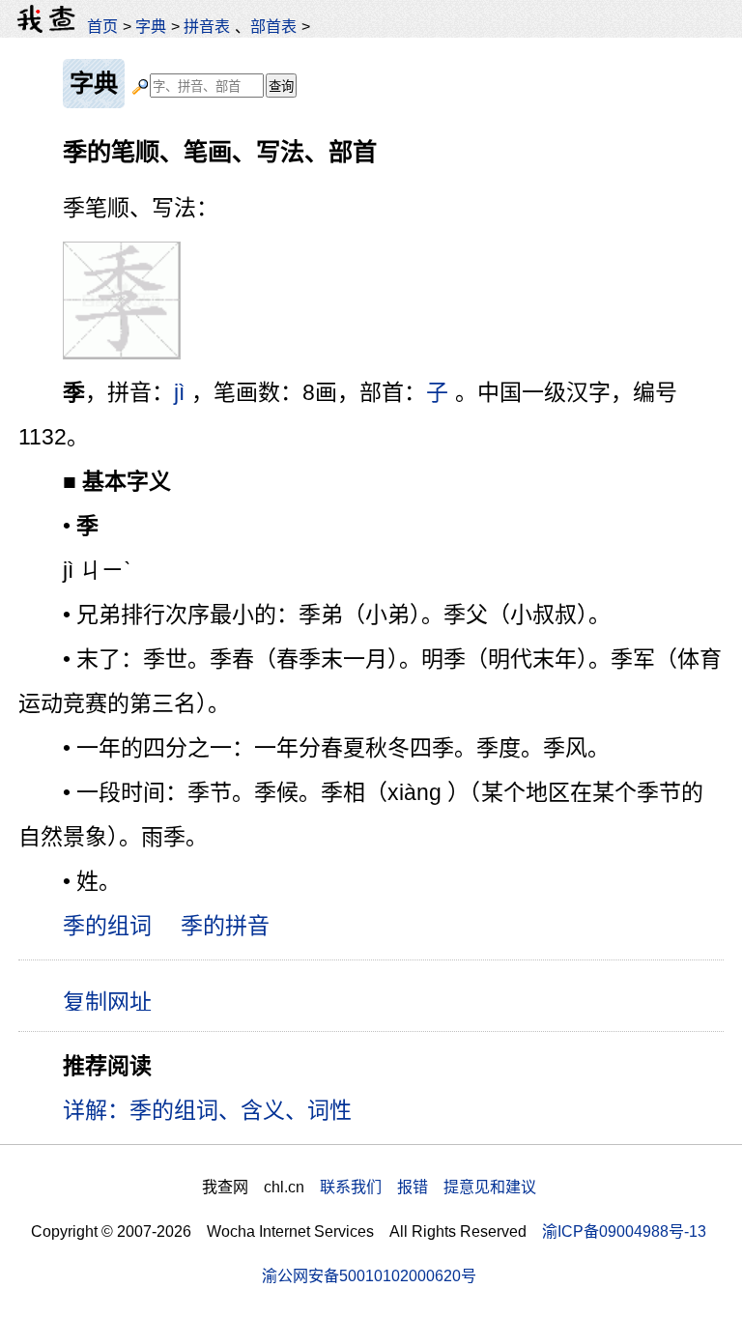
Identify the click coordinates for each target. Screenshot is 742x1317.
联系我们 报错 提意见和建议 (428, 1186)
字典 (150, 26)
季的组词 (107, 925)
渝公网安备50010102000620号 (369, 1275)
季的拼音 (225, 925)
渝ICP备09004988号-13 (624, 1231)
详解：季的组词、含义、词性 (207, 1110)
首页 (102, 26)
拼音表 (207, 26)
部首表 (273, 26)
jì (179, 392)
